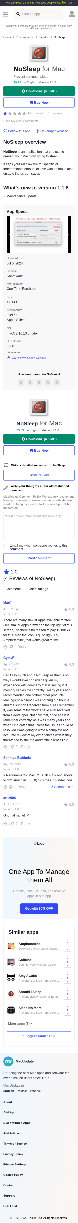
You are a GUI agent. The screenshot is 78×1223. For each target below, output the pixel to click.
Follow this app (19, 131)
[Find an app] (18, 14)
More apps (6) (19, 1024)
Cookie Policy (13, 1175)
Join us (66, 2)
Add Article (11, 1133)
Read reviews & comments (20, 121)
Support (9, 1195)
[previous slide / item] (9, 234)
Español (35, 1090)
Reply (21, 647)
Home (7, 37)
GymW (8, 658)
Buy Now (41, 102)
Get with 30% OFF (39, 908)
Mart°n (8, 602)
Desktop (43, 37)
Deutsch (22, 1090)
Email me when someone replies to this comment (38, 547)
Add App (9, 1112)
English (8, 1090)
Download (41, 91)
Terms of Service (15, 1143)
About (7, 1102)
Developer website (54, 131)
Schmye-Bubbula (17, 758)
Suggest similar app (39, 1036)
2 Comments (60, 787)
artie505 (9, 798)
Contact (9, 1185)
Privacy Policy (13, 1154)
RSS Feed (10, 1206)
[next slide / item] (68, 234)
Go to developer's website (29, 358)
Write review (39, 475)
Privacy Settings (14, 1164)
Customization (25, 37)
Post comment (39, 558)
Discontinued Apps (17, 1123)
